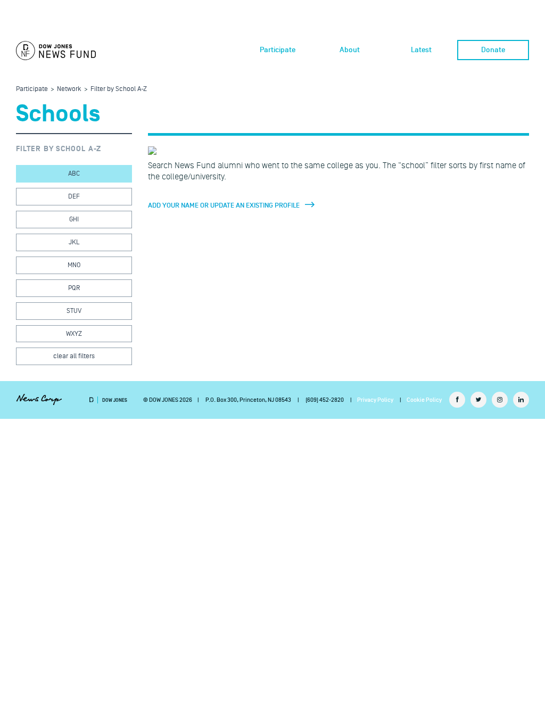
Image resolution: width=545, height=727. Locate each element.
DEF (74, 196)
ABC (74, 173)
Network (69, 89)
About (350, 50)
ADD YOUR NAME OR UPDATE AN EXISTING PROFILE (224, 206)
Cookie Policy (424, 399)
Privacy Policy (375, 399)
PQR (74, 288)
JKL (74, 242)
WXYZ (74, 333)
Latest (421, 50)
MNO (74, 265)
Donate (493, 50)
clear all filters (74, 356)
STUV (74, 311)
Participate (277, 50)
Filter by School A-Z (118, 89)
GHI (74, 219)
